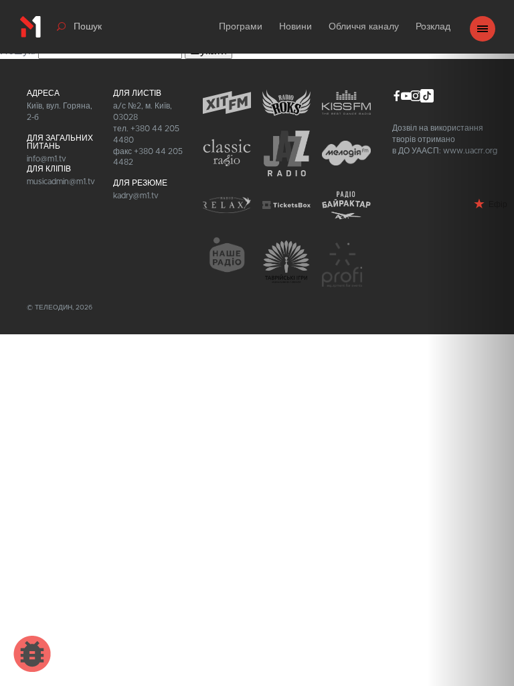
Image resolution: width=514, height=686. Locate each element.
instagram (415, 95)
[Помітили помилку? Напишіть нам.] (32, 654)
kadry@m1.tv (136, 196)
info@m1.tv (46, 159)
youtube (406, 95)
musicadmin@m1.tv (61, 182)
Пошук (88, 26)
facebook (397, 95)
